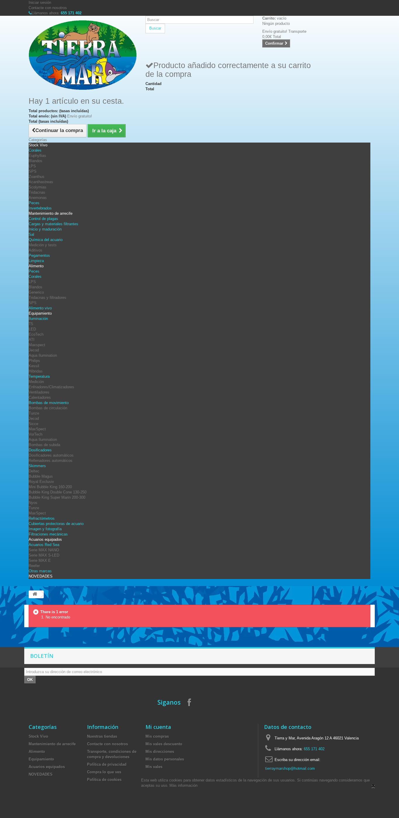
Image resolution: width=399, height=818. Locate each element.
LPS (32, 166)
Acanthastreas (41, 182)
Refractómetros (42, 518)
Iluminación (38, 318)
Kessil (34, 366)
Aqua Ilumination (43, 355)
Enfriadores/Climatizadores (51, 387)
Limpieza (36, 261)
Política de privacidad (106, 764)
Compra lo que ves (104, 772)
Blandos (35, 161)
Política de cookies (104, 779)
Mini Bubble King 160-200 (50, 487)
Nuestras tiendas (102, 736)
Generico (36, 292)
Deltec (34, 471)
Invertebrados (40, 208)
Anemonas (38, 197)
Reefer (34, 566)
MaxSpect (37, 429)
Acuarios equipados (45, 539)
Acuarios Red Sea (44, 545)
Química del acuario (46, 240)
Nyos (33, 502)
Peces (34, 203)
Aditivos (35, 250)
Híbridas (36, 371)
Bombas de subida (44, 445)
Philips (34, 360)
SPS (33, 171)
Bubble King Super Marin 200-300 (57, 497)
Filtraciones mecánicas (48, 534)
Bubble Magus (41, 476)
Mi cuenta (158, 726)
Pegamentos (39, 255)
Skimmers (37, 466)
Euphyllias (37, 155)
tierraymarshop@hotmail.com (290, 768)
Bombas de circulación (48, 408)
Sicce (33, 424)
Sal (31, 234)
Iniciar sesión (40, 2)
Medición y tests (43, 245)
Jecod (34, 350)
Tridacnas (37, 192)
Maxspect (37, 345)
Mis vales (153, 767)
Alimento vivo (40, 308)
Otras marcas (40, 571)
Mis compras (157, 736)
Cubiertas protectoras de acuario (56, 523)
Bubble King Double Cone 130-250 (57, 492)
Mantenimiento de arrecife (50, 213)
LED (32, 329)
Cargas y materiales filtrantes (53, 224)
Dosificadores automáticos (51, 455)
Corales (35, 150)
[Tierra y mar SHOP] (83, 55)
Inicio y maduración (45, 229)
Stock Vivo (38, 145)
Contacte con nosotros (48, 8)
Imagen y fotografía (45, 529)
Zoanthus (36, 176)
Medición (36, 381)
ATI (31, 339)
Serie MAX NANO (44, 550)
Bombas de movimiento (49, 403)
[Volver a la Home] (34, 594)
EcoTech (36, 334)
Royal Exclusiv (41, 481)
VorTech (35, 434)
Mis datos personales (164, 759)
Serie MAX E (40, 560)
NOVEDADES (41, 576)
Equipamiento (40, 313)
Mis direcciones (159, 751)
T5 (31, 324)
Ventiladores (39, 392)
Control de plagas (43, 218)
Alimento (36, 266)
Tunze (34, 413)
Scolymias (37, 187)
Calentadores (40, 397)
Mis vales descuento (163, 744)
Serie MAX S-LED (44, 555)
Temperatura (39, 376)
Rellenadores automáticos (50, 460)
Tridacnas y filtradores (47, 297)
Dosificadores (40, 450)
